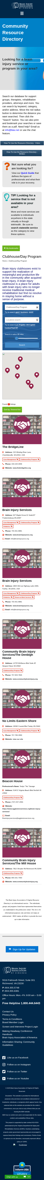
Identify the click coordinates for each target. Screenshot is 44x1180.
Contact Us (8, 1011)
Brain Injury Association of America (19, 1037)
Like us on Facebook (17, 1057)
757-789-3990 (16, 735)
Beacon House (12, 781)
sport (17, 312)
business (24, 312)
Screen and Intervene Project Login (20, 1026)
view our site (18, 739)
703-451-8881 (16, 531)
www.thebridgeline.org (22, 468)
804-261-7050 (16, 878)
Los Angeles (20, 325)
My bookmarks (12, 248)
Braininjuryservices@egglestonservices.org (18, 818)
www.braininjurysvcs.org (23, 535)
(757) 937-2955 (17, 802)
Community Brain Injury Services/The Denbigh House (18, 655)
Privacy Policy (9, 1015)
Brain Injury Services (17, 509)
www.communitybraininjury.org (25, 679)
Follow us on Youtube (18, 1078)
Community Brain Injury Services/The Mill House (19, 862)
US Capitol (30, 325)
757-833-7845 (16, 675)
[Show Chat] (24, 1176)
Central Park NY (11, 328)
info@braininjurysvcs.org (20, 539)
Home (4, 261)
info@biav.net (12, 130)
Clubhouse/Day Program (18, 261)
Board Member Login (13, 1022)
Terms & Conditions (12, 1019)
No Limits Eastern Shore (19, 720)
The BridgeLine (13, 446)
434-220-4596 (16, 464)
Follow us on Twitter (17, 1071)
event (31, 312)
